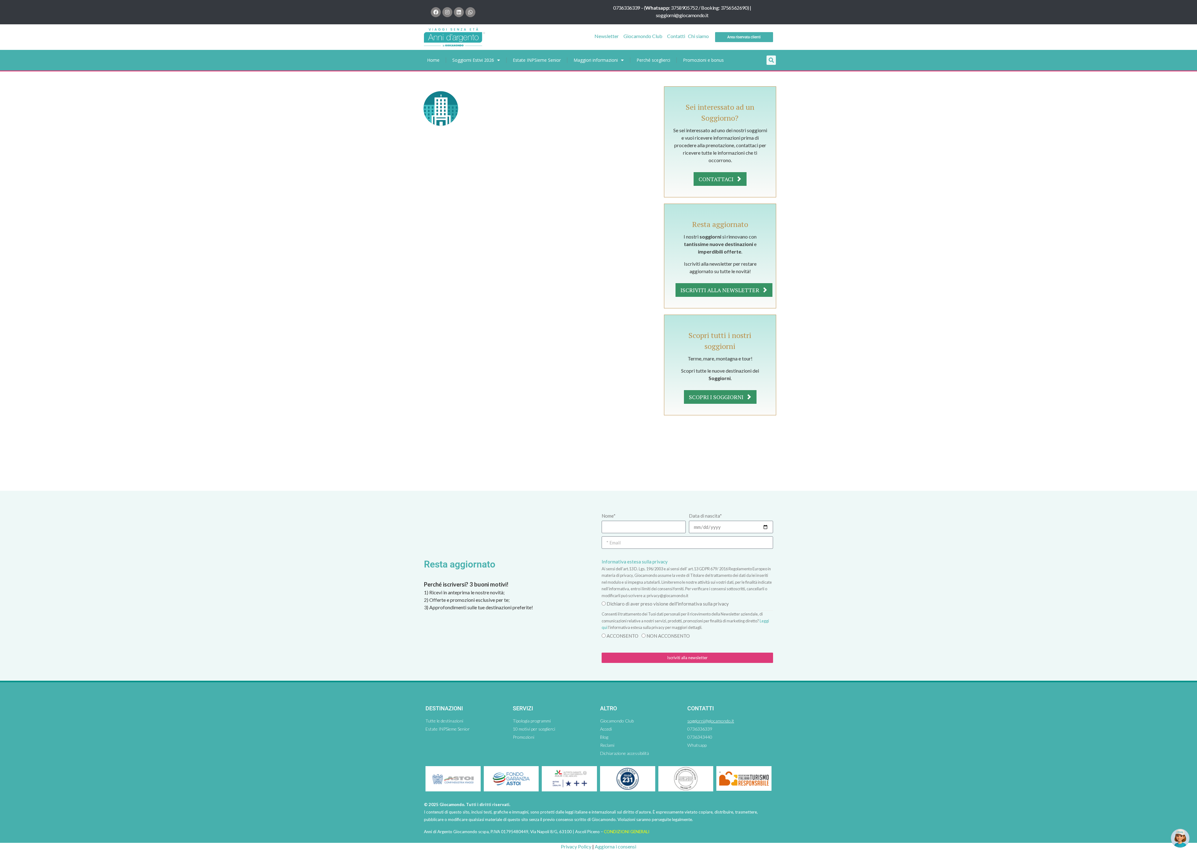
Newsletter (606, 36)
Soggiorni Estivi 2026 (473, 60)
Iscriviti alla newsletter (720, 290)
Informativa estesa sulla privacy (635, 561)
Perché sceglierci (653, 60)
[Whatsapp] (470, 12)
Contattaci (717, 179)
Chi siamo (698, 36)
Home (433, 60)
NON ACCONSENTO (668, 636)
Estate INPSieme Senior (537, 60)
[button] (771, 60)
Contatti (676, 36)
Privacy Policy (576, 846)
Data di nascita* (705, 516)
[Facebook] (436, 12)
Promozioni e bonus (703, 60)
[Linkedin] (459, 12)
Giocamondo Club (642, 36)
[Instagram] (447, 12)
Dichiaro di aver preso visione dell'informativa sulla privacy (668, 603)
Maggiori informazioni (596, 60)
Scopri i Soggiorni (717, 397)
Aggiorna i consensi (615, 846)
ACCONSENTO (622, 636)
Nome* (609, 516)
